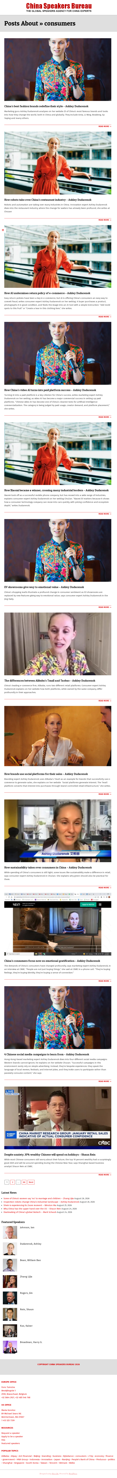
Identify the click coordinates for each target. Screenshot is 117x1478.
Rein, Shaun (27, 1309)
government (9, 1459)
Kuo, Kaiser (26, 1325)
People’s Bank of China (83, 1459)
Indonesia (35, 1459)
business (57, 1456)
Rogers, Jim (26, 1293)
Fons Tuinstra (8, 1387)
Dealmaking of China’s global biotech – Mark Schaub (30, 1212)
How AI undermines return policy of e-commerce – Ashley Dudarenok (47, 293)
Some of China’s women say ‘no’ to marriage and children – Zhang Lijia (39, 1198)
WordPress (73, 1473)
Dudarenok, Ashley (30, 1243)
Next (31, 1182)
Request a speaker (10, 1433)
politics (111, 1459)
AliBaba (5, 1456)
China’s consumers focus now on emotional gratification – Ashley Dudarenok (52, 961)
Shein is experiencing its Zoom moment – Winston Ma (30, 1205)
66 (24, 1182)
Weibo (72, 1463)
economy (99, 1456)
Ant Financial (25, 1456)
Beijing (37, 1456)
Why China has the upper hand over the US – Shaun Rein (32, 1208)
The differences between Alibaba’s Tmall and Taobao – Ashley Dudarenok (49, 680)
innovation (47, 1459)
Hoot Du (55, 1473)
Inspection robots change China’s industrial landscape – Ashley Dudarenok (41, 1202)
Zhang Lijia (26, 1276)
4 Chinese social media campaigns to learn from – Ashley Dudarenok (46, 1054)
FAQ (3, 1440)
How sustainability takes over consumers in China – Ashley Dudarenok (48, 867)
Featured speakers (10, 1443)
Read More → (105, 126)
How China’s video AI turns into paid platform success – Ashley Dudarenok (50, 390)
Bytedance (68, 1456)
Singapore (19, 1463)
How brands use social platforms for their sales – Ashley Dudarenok (46, 774)
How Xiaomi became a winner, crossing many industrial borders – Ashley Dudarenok (56, 490)
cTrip (90, 1456)
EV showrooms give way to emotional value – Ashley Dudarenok (44, 587)
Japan (57, 1459)
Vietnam (63, 1463)
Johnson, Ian (27, 1227)
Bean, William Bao (30, 1260)
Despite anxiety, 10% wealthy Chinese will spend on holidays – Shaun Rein (49, 1154)
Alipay (14, 1456)
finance (109, 1456)
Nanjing (66, 1459)
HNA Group (22, 1459)
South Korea (32, 1463)
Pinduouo (101, 1459)
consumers (80, 1456)
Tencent (53, 1463)
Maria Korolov (8, 1410)
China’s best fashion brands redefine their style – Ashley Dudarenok (46, 106)
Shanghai (7, 1463)
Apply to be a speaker (12, 1436)
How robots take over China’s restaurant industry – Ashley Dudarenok (47, 199)
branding (46, 1456)
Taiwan (43, 1463)
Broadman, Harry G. (31, 1342)
